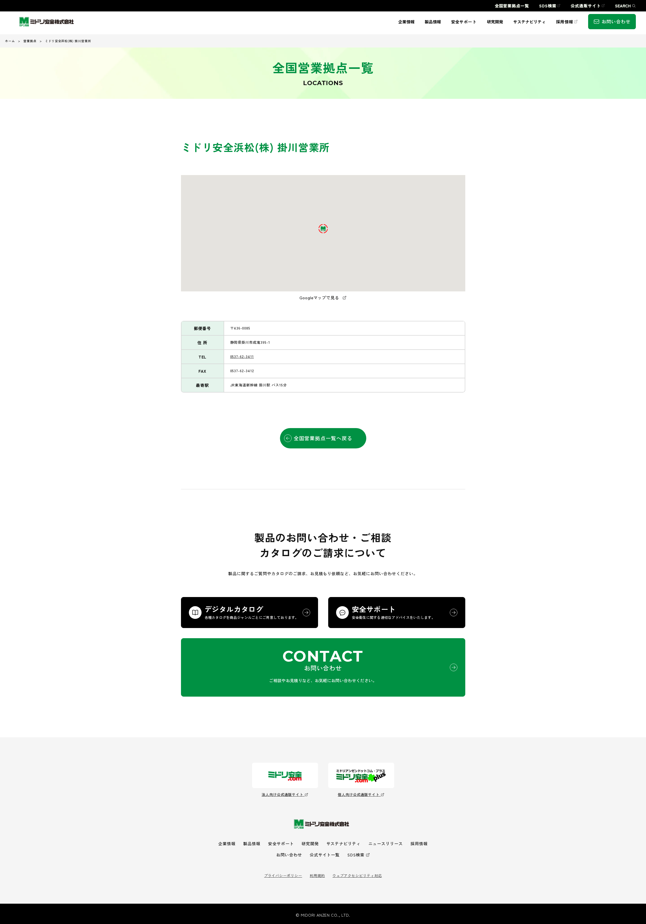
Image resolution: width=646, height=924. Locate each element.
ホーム (10, 41)
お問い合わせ (289, 855)
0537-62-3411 (242, 356)
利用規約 (317, 875)
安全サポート (281, 843)
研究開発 (310, 843)
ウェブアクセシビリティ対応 (357, 875)
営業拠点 (30, 41)
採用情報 (419, 843)
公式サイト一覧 (325, 855)
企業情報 (227, 843)
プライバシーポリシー (283, 875)
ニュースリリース (385, 843)
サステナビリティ (343, 843)
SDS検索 (356, 855)
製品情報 (251, 843)
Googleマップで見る (320, 297)
